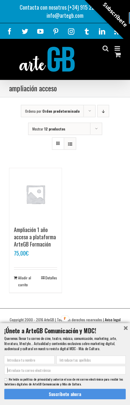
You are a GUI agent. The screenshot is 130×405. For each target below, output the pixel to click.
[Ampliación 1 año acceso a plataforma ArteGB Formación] (35, 194)
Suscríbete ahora (65, 394)
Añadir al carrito (24, 281)
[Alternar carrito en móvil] (118, 55)
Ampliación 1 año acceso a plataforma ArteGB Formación (35, 237)
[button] (65, 330)
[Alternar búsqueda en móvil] (105, 48)
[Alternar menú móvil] (118, 48)
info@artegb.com (65, 15)
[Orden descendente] (103, 111)
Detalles (51, 277)
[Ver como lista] (70, 143)
